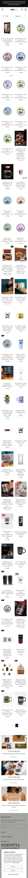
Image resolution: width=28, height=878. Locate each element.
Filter (6, 16)
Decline (13, 870)
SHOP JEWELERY (14, 810)
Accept (13, 866)
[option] (14, 3)
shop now (14, 757)
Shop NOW (14, 782)
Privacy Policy (16, 862)
